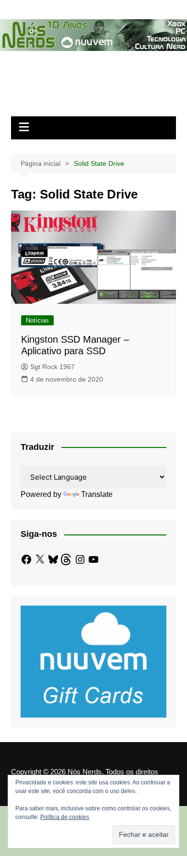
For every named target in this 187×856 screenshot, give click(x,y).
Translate (97, 494)
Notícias (37, 320)
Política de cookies (64, 817)
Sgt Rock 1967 (52, 367)
